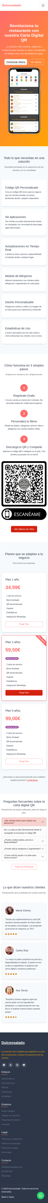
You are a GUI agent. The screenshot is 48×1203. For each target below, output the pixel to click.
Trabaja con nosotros (10, 1115)
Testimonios (6, 1092)
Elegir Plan (24, 624)
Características (8, 1079)
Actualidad (6, 1096)
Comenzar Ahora (16, 62)
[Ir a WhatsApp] (40, 1195)
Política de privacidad (10, 1143)
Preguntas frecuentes (10, 1120)
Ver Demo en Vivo (24, 529)
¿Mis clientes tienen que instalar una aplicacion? (20, 822)
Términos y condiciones (11, 1139)
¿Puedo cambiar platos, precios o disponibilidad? (18, 841)
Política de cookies (9, 1148)
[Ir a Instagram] (17, 1065)
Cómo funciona (8, 1083)
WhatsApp (6, 1176)
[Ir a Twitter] (10, 1065)
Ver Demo (36, 62)
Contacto (5, 1124)
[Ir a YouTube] (23, 1065)
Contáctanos (32, 780)
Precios (4, 1087)
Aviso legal (6, 1152)
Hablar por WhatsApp (24, 867)
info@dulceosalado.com (12, 1167)
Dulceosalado (13, 1043)
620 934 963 (6, 1171)
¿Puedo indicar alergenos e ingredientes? (22, 849)
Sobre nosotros (8, 1111)
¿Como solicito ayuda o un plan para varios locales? (20, 856)
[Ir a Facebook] (3, 1065)
